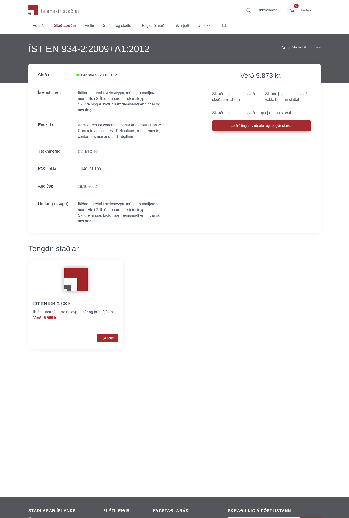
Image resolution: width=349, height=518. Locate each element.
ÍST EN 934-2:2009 (51, 303)
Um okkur (206, 25)
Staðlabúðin (65, 25)
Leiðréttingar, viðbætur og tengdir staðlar (261, 126)
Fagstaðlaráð (153, 25)
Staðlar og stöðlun (118, 25)
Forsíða (39, 25)
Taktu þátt (181, 25)
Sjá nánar (107, 338)
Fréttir (89, 25)
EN (225, 25)
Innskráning (268, 10)
